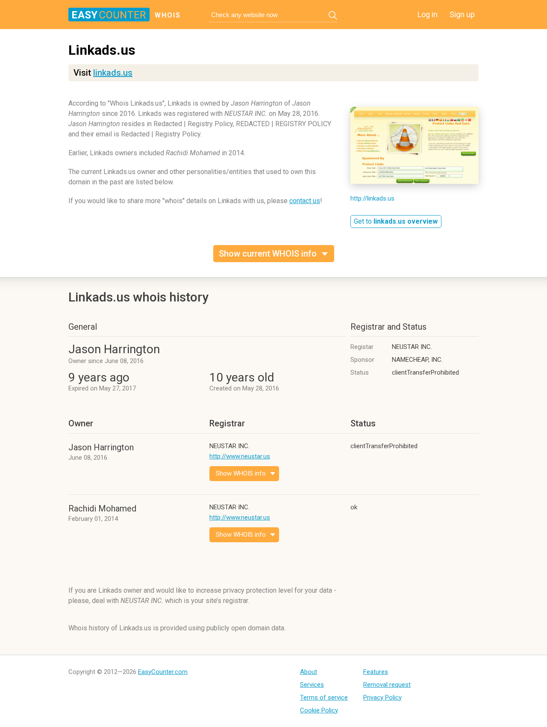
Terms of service (324, 697)
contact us (304, 201)
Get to (396, 221)
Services (312, 685)
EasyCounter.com (163, 672)
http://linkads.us (372, 198)
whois (168, 15)
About (308, 672)
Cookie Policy (319, 710)
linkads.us (112, 73)
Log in (428, 14)
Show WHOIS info (241, 473)
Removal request (387, 685)
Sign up (462, 14)
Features (375, 672)
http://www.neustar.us (239, 456)
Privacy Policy (382, 697)
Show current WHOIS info (268, 253)
